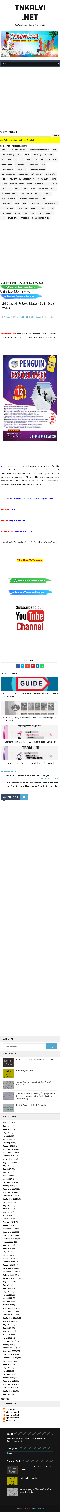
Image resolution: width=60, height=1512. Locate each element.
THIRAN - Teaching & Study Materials (31, 1105)
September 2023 (10, 1238)
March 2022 (7, 1298)
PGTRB (37, 194)
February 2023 (9, 1261)
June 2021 (7, 1328)
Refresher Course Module (28, 198)
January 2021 (8, 1344)
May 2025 (6, 1172)
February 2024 (9, 1222)
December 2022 (9, 1268)
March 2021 (7, 1338)
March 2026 (7, 1139)
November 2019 (9, 1384)
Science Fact (6, 203)
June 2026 (7, 1129)
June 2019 (7, 1394)
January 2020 (8, 1377)
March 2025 (7, 1179)
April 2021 (7, 1334)
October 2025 (8, 1155)
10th (3, 150)
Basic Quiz (34, 164)
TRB (2, 218)
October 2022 (8, 1275)
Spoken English (51, 203)
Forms (4, 179)
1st (2, 160)
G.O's (54, 179)
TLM (32, 213)
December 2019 (9, 1381)
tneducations (11, 1420)
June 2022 (7, 1288)
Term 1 (33, 208)
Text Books (6, 213)
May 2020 (6, 1367)
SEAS (17, 203)
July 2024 (6, 1205)
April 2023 (7, 1255)
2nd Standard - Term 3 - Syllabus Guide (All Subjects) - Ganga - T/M (29, 741)
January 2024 (8, 1225)
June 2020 (7, 1364)
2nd (9, 160)
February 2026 (9, 1142)
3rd (15, 160)
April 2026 (7, 1136)
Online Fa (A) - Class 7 (9, 194)
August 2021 (8, 1321)
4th (22, 160)
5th (28, 160)
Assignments (20, 164)
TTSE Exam (25, 218)
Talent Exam (22, 208)
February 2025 (9, 1182)
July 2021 (6, 1324)
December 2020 (9, 1347)
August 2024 (8, 1202)
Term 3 (51, 208)
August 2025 (8, 1162)
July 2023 (6, 1245)
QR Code (47, 194)
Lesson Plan (52, 184)
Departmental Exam (37, 169)
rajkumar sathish (12, 1412)
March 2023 (7, 1258)
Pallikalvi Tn (26, 194)
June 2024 (7, 1208)
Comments (48, 317)
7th (41, 160)
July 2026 (6, 1126)
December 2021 (9, 1308)
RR (44, 198)
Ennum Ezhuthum (8, 174)
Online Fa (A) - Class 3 (47, 189)
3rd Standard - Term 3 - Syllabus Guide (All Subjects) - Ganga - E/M (29, 763)
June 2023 (7, 1248)
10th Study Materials (24, 1070)
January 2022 (8, 1304)
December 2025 (9, 1149)
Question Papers (8, 198)
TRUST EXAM (12, 218)
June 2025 (7, 1169)
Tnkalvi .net (30, 12)
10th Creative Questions (39, 150)
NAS (2, 189)
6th (35, 160)
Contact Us (21, 169)
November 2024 (9, 1192)
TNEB (39, 213)
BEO (43, 164)
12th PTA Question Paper (42, 155)
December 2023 (9, 1228)
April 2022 (7, 1295)
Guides (4, 184)
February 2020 (9, 1374)
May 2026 (6, 1132)
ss (2, 208)
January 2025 (8, 1185)
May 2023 (6, 1251)
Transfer (48, 213)
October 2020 (8, 1354)
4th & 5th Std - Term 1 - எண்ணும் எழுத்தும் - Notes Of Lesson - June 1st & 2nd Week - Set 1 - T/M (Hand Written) (36, 1096)
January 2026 (8, 1146)
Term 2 (42, 208)
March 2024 (7, 1218)
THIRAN (17, 213)
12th (27, 155)
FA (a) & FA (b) (50, 174)
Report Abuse (5, 1398)
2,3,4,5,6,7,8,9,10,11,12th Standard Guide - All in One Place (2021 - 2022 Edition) (29, 719)
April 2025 (7, 1175)
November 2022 (9, 1271)
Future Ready (43, 179)
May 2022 (6, 1291)
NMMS (25, 189)
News (17, 189)
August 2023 (8, 1242)
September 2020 (10, 1357)
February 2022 (9, 1301)
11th (54, 150)
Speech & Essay (35, 203)
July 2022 (6, 1285)
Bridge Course (7, 169)
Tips (25, 213)
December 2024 (9, 1189)
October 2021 (8, 1314)
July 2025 (6, 1166)
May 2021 (6, 1331)
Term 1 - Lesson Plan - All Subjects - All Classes (35, 1059)
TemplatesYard (37, 1508)
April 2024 (7, 1215)
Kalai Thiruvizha (17, 184)
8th (48, 160)
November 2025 (9, 1152)
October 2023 (8, 1235)
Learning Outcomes (35, 184)
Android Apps (6, 164)
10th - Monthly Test (17, 150)
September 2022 (10, 1278)
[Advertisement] (30, 100)
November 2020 (9, 1351)
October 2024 (8, 1195)
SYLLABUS (10, 208)
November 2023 (9, 1232)
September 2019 (10, 1391)
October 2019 (8, 1387)
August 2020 (8, 1361)
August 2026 (8, 1122)
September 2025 (10, 1159)
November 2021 (9, 1311)
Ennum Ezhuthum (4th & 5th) (30, 174)
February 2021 (9, 1341)
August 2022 (8, 1281)
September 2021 (10, 1318)
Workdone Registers (40, 218)
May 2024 (6, 1212)
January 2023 (8, 1265)
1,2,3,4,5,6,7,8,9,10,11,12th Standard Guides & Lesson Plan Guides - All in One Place (29, 695)
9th (54, 160)
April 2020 (7, 1371)
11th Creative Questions (11, 155)
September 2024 (10, 1199)
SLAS (24, 203)
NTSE (33, 189)
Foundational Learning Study (22, 179)
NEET (10, 189)
